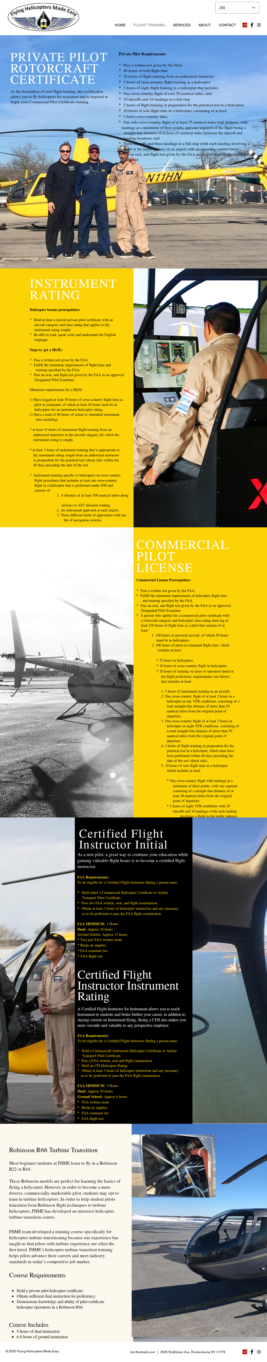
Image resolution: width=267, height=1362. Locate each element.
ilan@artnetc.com (142, 1352)
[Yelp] (244, 25)
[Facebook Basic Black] (252, 25)
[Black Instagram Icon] (259, 25)
